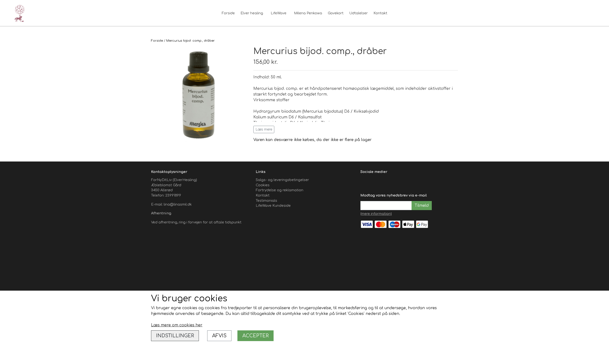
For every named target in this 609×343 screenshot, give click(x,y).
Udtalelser (358, 13)
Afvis (219, 335)
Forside (228, 13)
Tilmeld (422, 205)
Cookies (263, 185)
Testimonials (266, 200)
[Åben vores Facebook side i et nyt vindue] (364, 182)
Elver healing (252, 13)
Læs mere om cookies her (176, 325)
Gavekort (336, 13)
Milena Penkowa (308, 13)
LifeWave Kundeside (273, 205)
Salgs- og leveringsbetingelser (282, 180)
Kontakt (380, 13)
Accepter (255, 335)
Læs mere (263, 129)
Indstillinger (175, 335)
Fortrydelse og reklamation (279, 190)
